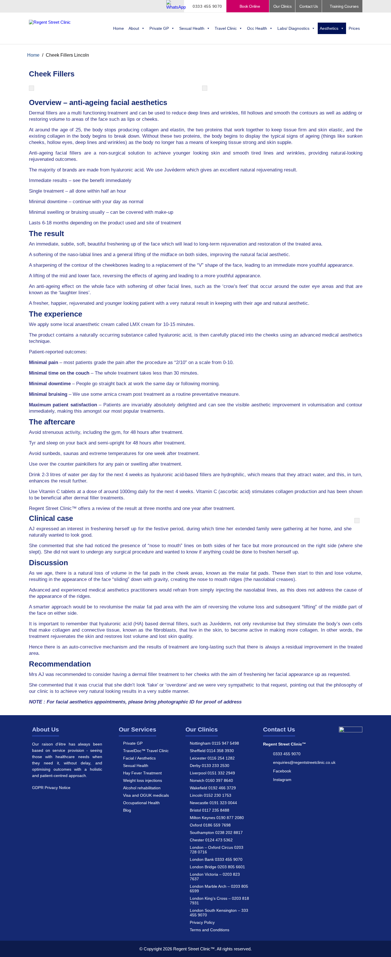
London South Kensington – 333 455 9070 (219, 912)
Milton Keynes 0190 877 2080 (217, 817)
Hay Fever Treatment (142, 773)
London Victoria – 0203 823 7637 (215, 876)
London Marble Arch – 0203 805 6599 (219, 888)
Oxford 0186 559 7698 (210, 825)
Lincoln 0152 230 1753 (210, 795)
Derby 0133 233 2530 (209, 765)
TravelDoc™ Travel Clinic (146, 750)
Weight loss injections (142, 780)
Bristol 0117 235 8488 (209, 810)
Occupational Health (141, 802)
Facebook (282, 771)
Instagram (282, 779)
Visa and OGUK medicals (146, 795)
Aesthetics (329, 28)
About (134, 28)
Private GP (159, 28)
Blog (127, 810)
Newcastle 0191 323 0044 (213, 802)
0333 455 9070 (206, 6)
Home (118, 28)
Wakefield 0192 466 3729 (213, 788)
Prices (354, 28)
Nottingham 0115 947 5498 (214, 743)
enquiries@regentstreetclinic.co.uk (304, 762)
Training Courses (344, 6)
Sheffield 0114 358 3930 (212, 750)
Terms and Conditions (209, 930)
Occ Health (257, 28)
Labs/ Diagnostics (293, 28)
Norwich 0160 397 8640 (211, 780)
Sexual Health (191, 28)
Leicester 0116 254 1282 (212, 758)
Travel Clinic (226, 28)
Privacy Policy (202, 922)
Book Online (249, 6)
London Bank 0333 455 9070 (216, 859)
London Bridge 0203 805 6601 (217, 867)
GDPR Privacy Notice (51, 787)
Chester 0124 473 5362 (211, 840)
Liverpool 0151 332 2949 (212, 773)
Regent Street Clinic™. (194, 948)
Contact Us (308, 6)
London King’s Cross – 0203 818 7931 (219, 900)
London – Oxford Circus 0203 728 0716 (216, 849)
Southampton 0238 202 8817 (216, 832)
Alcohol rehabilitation (142, 788)
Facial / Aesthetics (139, 758)
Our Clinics (282, 6)
